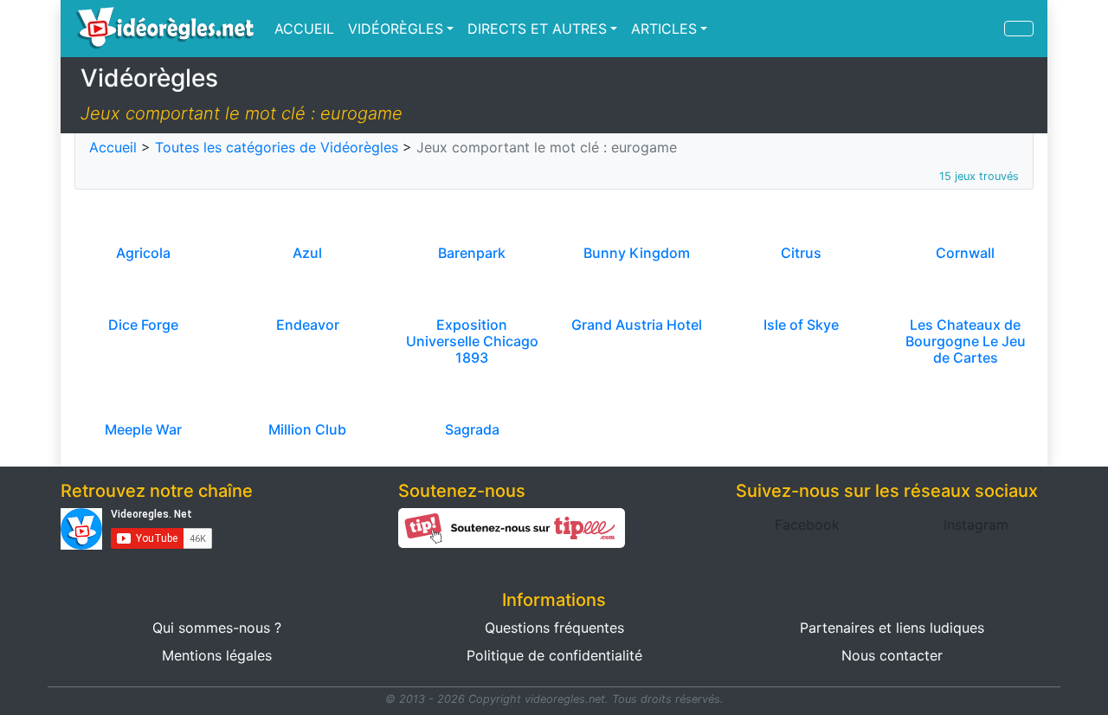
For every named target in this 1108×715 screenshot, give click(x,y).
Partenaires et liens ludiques (892, 627)
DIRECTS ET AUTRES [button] (537, 28)
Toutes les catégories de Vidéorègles (276, 147)
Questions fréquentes (554, 627)
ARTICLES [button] (664, 28)
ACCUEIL (304, 28)
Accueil (113, 147)
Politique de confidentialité (554, 655)
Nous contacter (892, 655)
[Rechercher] (1019, 28)
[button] (807, 524)
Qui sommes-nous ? (216, 627)
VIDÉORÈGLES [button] (395, 28)
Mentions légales (217, 655)
